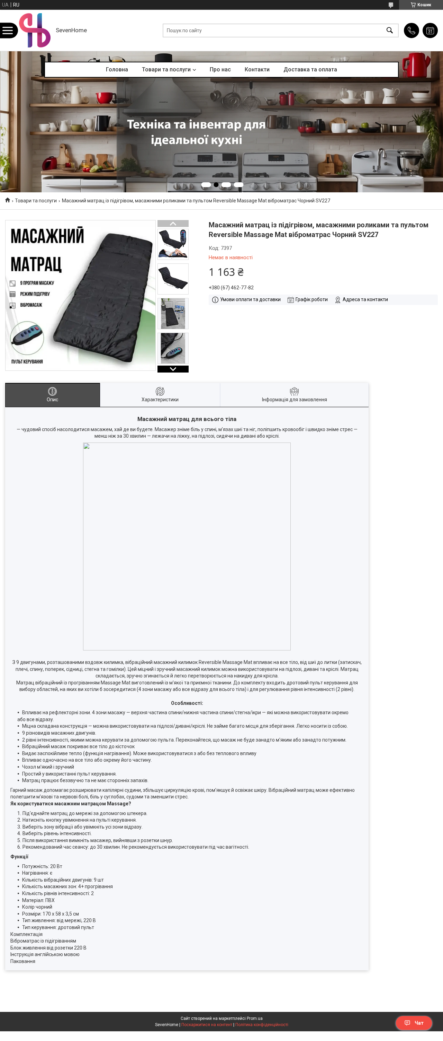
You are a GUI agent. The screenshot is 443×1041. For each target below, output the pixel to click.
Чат (419, 1023)
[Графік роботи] (430, 30)
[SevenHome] (35, 30)
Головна (117, 69)
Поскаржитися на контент (206, 1024)
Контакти (257, 69)
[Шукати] (389, 30)
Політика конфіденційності (261, 1024)
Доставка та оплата (310, 69)
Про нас (220, 69)
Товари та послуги (166, 69)
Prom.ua (255, 1018)
